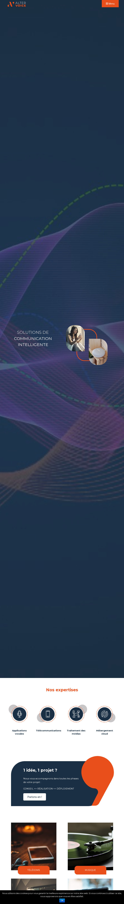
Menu (111, 3)
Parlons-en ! (34, 796)
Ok (62, 900)
